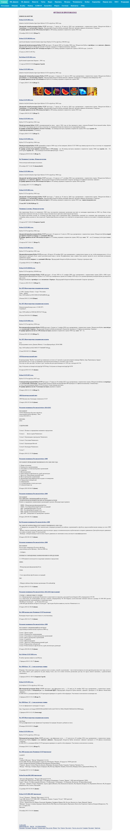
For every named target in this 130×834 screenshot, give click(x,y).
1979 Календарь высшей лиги (28, 356)
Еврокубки (96, 2)
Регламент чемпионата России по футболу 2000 (33, 493)
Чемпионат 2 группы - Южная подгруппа (31, 208)
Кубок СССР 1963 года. (26, 19)
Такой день (97, 828)
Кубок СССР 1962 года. (26, 227)
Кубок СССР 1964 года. (26, 171)
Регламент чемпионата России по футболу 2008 (33, 542)
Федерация (125, 2)
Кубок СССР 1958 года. (26, 320)
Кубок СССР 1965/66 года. (27, 38)
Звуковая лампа (41, 828)
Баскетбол (48, 6)
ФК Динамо (14, 2)
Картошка (34, 828)
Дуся (58, 828)
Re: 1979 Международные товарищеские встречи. (34, 288)
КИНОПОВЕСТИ (24, 826)
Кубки (87, 2)
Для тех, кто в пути (77, 828)
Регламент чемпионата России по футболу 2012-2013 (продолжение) (39, 592)
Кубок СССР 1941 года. (26, 118)
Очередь (63, 828)
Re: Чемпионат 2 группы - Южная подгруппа (32, 159)
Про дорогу (69, 828)
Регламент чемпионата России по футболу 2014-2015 (35, 407)
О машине (85, 828)
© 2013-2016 (22, 825)
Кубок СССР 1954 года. (26, 731)
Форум (56, 6)
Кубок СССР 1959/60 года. (27, 268)
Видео (50, 2)
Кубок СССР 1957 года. (26, 375)
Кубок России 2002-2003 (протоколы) (30, 775)
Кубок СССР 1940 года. (26, 139)
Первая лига (107, 2)
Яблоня (55, 828)
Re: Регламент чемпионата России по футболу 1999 (34, 522)
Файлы (30, 6)
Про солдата (49, 828)
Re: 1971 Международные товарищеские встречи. (34, 303)
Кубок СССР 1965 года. (26, 69)
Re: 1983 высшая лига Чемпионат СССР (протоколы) (35, 752)
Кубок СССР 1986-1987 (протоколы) (30, 794)
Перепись (58, 2)
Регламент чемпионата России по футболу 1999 (33, 624)
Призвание (22, 828)
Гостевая (65, 6)
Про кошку (91, 828)
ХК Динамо (25, 2)
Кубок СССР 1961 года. (26, 247)
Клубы (22, 6)
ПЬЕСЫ (32, 826)
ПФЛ (116, 2)
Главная (4, 2)
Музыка (67, 2)
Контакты (74, 6)
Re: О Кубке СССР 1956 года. (28, 654)
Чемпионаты (77, 2)
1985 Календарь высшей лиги (28, 395)
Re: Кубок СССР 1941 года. (27, 57)
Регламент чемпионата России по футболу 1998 (33, 458)
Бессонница (28, 828)
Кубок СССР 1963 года (26, 100)
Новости (35, 2)
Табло (43, 2)
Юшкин (15, 6)
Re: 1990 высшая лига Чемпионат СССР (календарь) (35, 612)
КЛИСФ (38, 6)
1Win (82, 6)
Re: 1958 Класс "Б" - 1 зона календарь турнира (33, 666)
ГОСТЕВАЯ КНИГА (40, 826)
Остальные (5, 6)
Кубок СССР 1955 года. (26, 682)
